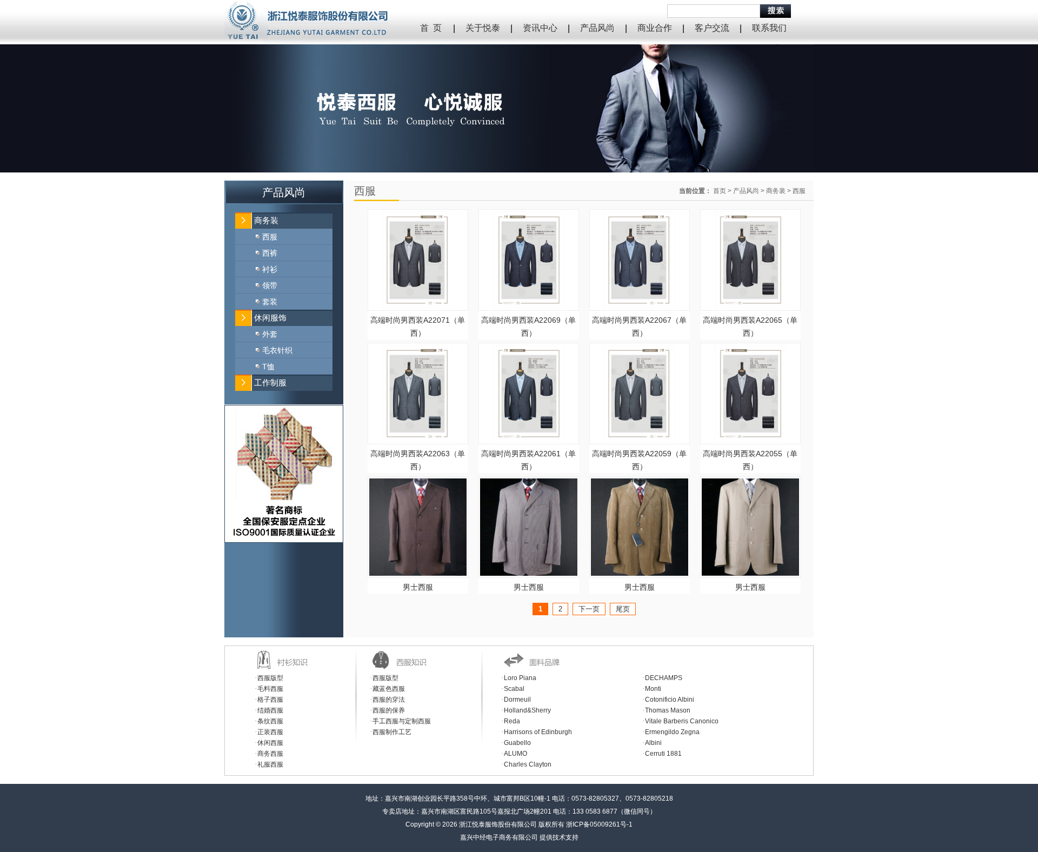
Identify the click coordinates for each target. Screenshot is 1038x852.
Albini (653, 743)
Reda (512, 721)
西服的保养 (388, 710)
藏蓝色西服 (388, 689)
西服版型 (270, 678)
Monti (653, 689)
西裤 (269, 253)
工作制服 (270, 382)
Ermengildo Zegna (672, 732)
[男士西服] (418, 573)
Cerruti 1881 (663, 753)
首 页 (431, 27)
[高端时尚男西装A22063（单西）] (417, 439)
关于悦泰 (482, 27)
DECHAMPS (663, 678)
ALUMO (515, 753)
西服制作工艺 (391, 732)
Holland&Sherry (527, 710)
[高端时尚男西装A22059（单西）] (639, 439)
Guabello (517, 743)
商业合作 (654, 27)
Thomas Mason (667, 710)
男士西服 (418, 587)
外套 (269, 334)
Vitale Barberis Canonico (681, 721)
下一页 (589, 609)
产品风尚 (597, 27)
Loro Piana (520, 678)
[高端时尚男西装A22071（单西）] (417, 306)
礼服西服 (270, 764)
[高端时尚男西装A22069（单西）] (528, 306)
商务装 (266, 220)
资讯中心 (540, 27)
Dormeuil (517, 699)
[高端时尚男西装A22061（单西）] (528, 439)
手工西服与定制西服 (401, 721)
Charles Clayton (527, 764)
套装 (269, 301)
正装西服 (270, 732)
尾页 (623, 609)
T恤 (268, 366)
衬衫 (269, 269)
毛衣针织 (277, 350)
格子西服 (270, 699)
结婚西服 (270, 710)
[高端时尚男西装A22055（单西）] (750, 439)
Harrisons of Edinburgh (538, 732)
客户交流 (712, 27)
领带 (269, 285)
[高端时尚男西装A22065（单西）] (750, 306)
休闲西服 (270, 743)
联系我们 (769, 27)
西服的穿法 (388, 699)
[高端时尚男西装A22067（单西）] (639, 306)
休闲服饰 (270, 317)
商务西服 (270, 753)
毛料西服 (270, 689)
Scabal (514, 689)
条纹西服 (270, 721)
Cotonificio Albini (669, 699)
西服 (269, 236)
